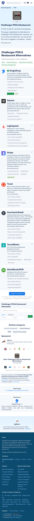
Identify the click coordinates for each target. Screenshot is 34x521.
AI (2, 495)
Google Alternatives (23, 474)
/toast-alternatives (6, 182)
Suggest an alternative (17, 293)
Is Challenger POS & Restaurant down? (17, 390)
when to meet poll (15, 517)
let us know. (16, 381)
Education (5, 506)
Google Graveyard (23, 482)
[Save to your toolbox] (17, 21)
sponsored (27, 428)
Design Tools (26, 495)
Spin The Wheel (17, 515)
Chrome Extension (7, 474)
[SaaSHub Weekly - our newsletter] (24, 3)
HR (20, 502)
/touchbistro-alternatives (8, 242)
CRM (3, 500)
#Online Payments (12, 62)
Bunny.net (16, 514)
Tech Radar (21, 469)
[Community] (27, 3)
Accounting (5, 502)
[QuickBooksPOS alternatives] (3, 270)
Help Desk (9, 500)
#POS (3, 62)
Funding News (6, 479)
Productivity (17, 500)
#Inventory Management (9, 65)
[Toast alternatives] (3, 185)
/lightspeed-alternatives (8, 124)
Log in (3, 314)
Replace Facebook (23, 472)
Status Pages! (6, 477)
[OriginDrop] (3, 71)
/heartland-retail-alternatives (9, 210)
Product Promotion (8, 459)
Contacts (17, 459)
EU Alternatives (22, 489)
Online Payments (25, 328)
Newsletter (5, 484)
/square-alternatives (7, 98)
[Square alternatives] (3, 101)
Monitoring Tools (20, 504)
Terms (22, 511)
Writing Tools (26, 502)
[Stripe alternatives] (3, 153)
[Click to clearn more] (17, 424)
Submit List (5, 482)
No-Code (7, 495)
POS (9, 332)
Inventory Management (10, 328)
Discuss (24, 459)
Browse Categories (7, 469)
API (3, 461)
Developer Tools (16, 495)
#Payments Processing (25, 62)
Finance (29, 504)
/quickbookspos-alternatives (9, 267)
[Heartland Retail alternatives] (3, 213)
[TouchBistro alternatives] (3, 245)
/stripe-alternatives (7, 151)
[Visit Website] (32, 100)
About (29, 459)
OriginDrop (16, 404)
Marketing (25, 500)
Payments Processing (19, 332)
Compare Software (7, 472)
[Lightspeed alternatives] (3, 127)
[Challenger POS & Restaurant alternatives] (17, 15)
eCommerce (13, 502)
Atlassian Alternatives (24, 477)
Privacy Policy (14, 511)
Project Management (8, 504)
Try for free (10, 93)
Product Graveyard (23, 479)
